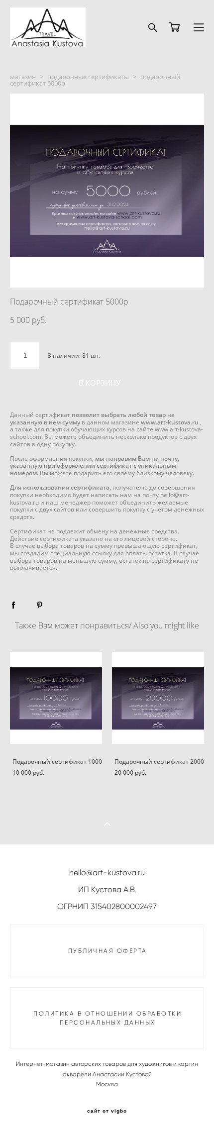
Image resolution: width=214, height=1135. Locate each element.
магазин (23, 76)
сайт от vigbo (107, 1111)
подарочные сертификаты (88, 76)
